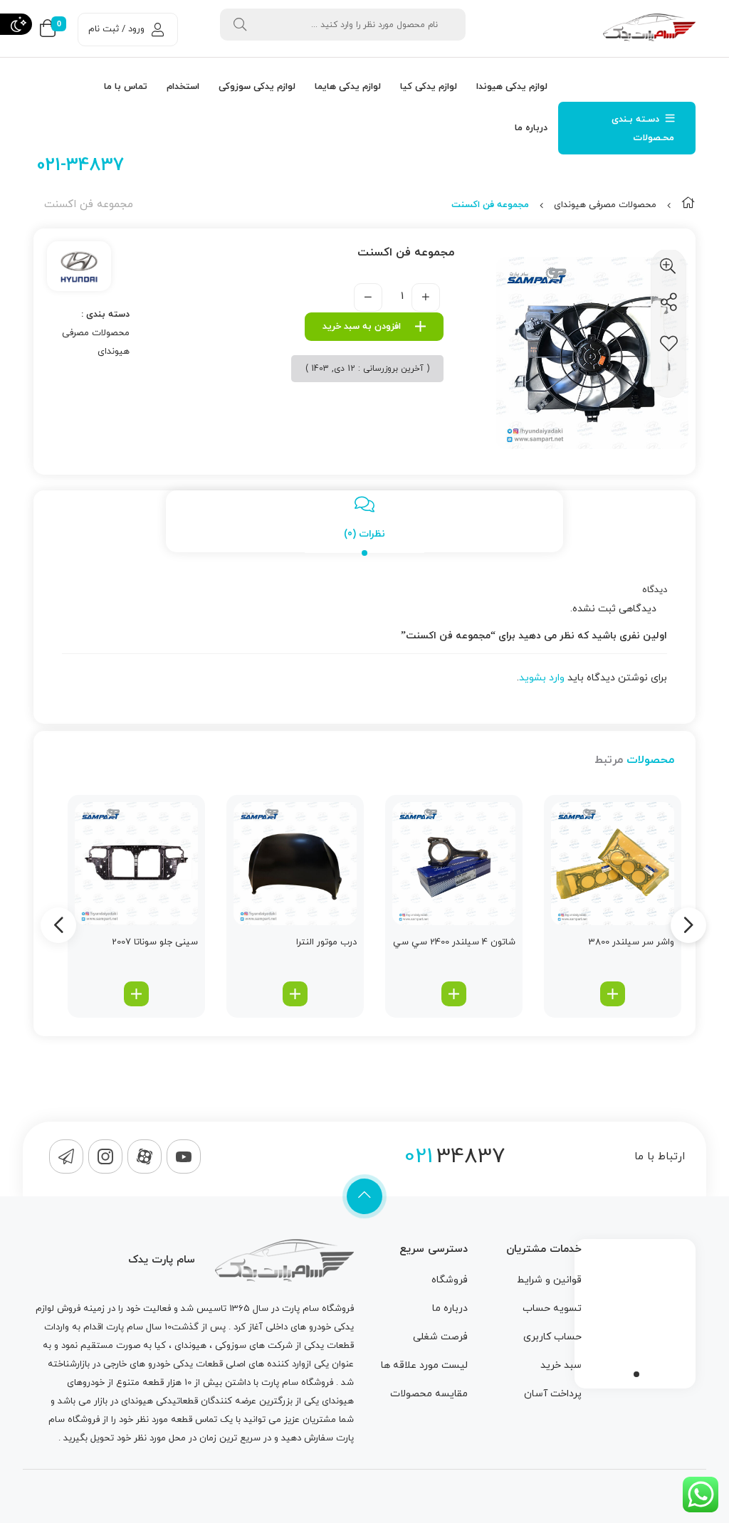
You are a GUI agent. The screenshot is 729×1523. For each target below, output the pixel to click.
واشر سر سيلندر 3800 (631, 942)
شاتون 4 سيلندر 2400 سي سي (454, 942)
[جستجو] (240, 24)
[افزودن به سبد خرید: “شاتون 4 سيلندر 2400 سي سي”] (453, 993)
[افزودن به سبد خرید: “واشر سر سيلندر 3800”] (612, 993)
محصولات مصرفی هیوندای (605, 205)
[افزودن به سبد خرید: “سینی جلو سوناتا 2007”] (136, 993)
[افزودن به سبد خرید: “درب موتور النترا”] (295, 993)
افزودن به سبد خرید (361, 326)
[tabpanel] (635, 1310)
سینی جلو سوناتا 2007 (155, 942)
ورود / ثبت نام (116, 29)
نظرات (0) (364, 534)
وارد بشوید (542, 678)
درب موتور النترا (326, 942)
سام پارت (300, 1308)
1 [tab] (636, 1374)
